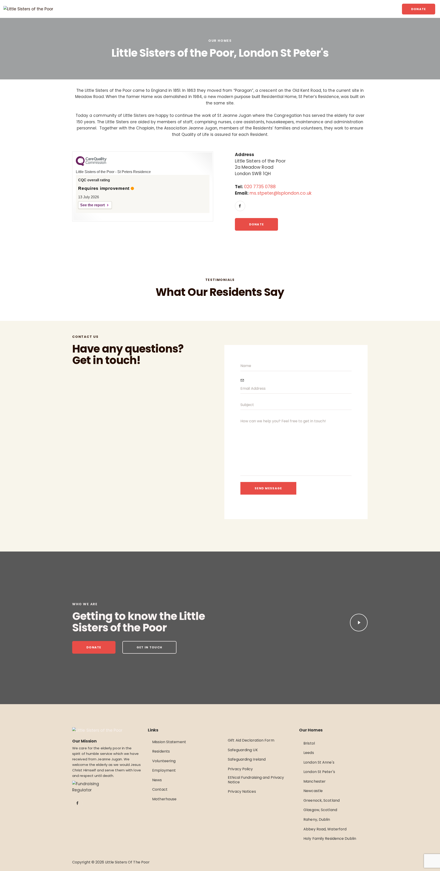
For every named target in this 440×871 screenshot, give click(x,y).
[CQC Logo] (91, 165)
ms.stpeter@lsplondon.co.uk (280, 193)
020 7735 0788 (260, 187)
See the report (92, 205)
